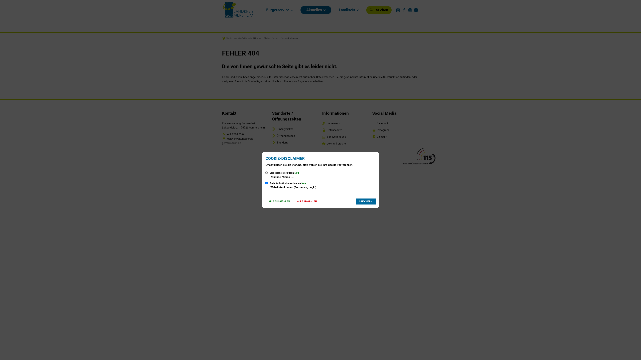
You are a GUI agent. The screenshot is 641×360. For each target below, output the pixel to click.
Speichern (366, 201)
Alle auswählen (279, 201)
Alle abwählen (307, 201)
